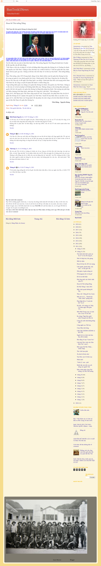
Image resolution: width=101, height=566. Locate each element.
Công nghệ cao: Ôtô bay (84, 325)
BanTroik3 (78, 157)
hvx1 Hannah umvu (79, 75)
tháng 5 (79, 388)
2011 (77, 246)
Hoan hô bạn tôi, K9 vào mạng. (86, 264)
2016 (77, 232)
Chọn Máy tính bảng (83, 328)
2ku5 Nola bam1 (78, 68)
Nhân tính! (80, 359)
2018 (77, 227)
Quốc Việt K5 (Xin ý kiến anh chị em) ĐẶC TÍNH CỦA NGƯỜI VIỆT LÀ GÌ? (84, 460)
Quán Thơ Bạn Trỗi (81, 164)
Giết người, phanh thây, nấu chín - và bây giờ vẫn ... (85, 267)
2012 (77, 243)
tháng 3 (79, 394)
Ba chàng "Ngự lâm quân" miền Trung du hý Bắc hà (85, 317)
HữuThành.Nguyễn (16, 117)
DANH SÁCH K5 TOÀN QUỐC (83, 100)
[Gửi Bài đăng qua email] (32, 105)
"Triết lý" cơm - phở (83, 362)
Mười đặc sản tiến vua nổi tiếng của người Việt (84, 366)
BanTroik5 (78, 217)
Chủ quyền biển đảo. (16, 108)
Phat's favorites (85, 148)
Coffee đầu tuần (84, 410)
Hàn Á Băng (77, 57)
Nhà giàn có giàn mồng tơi (84, 271)
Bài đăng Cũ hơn (63, 219)
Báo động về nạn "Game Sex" (85, 339)
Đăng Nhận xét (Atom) (18, 223)
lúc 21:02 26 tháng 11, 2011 (26, 134)
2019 (77, 224)
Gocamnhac (78, 146)
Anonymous (76, 46)
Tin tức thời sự (27, 108)
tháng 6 (79, 386)
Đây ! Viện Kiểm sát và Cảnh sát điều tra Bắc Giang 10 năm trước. (83, 419)
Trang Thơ (78, 211)
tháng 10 (80, 374)
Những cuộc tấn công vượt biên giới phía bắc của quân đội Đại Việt (86, 452)
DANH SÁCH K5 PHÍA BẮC (82, 98)
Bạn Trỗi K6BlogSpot (81, 108)
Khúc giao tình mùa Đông (82, 213)
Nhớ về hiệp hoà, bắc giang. (85, 258)
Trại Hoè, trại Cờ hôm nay (84, 357)
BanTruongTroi (80, 135)
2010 (77, 403)
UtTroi (77, 200)
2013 (77, 241)
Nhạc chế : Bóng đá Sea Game (86, 294)
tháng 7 (79, 383)
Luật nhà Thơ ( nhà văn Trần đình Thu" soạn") (85, 343)
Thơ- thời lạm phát (82, 351)
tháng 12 (80, 248)
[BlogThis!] (36, 105)
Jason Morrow (57, 560)
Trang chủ (38, 219)
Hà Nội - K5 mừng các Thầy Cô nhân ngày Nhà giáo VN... (85, 307)
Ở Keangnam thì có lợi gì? (84, 274)
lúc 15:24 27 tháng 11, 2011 (26, 167)
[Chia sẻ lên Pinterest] (41, 105)
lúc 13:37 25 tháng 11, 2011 (30, 117)
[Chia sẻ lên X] (38, 105)
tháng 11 (80, 251)
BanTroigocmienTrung (82, 189)
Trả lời (12, 128)
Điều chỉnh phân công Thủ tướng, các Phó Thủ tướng (85, 370)
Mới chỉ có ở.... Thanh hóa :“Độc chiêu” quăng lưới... (85, 297)
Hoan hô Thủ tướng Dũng (84, 284)
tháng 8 (79, 380)
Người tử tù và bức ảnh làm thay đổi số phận (85, 336)
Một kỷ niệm (80, 261)
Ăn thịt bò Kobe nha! (83, 354)
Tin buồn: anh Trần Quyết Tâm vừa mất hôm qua (86, 138)
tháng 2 (79, 397)
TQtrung (12, 148)
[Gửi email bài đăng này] (35, 105)
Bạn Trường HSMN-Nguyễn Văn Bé (83, 175)
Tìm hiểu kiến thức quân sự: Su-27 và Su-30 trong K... (85, 254)
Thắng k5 (13, 134)
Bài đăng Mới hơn (13, 219)
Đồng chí (82, 430)
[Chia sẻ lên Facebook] (39, 105)
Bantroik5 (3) (79, 120)
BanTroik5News (18, 9)
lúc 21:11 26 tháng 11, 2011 (24, 148)
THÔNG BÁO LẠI (80, 159)
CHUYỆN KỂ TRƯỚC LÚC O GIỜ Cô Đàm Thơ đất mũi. (83, 439)
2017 (77, 230)
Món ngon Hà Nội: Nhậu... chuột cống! (84, 347)
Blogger (72, 560)
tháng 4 (79, 391)
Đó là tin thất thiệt (82, 276)
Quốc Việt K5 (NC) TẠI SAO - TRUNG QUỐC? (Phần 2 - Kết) (82, 425)
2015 (77, 235)
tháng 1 (79, 399)
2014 (77, 238)
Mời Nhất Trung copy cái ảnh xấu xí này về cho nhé (85, 312)
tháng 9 (79, 377)
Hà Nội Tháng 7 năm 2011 (84, 286)
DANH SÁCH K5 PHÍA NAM (82, 96)
